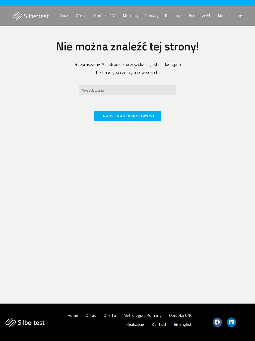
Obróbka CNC (180, 315)
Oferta (110, 315)
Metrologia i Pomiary (143, 315)
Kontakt (159, 324)
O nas (91, 315)
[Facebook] (217, 322)
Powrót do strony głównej (127, 115)
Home (72, 315)
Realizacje (135, 324)
